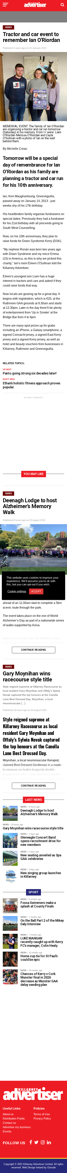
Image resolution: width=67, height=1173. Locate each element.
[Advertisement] (33, 434)
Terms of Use (42, 1114)
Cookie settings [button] (16, 591)
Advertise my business (17, 1127)
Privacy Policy (42, 1118)
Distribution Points (14, 1118)
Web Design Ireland (32, 1167)
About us (8, 1114)
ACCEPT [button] (36, 591)
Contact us (9, 1122)
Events (7, 1131)
